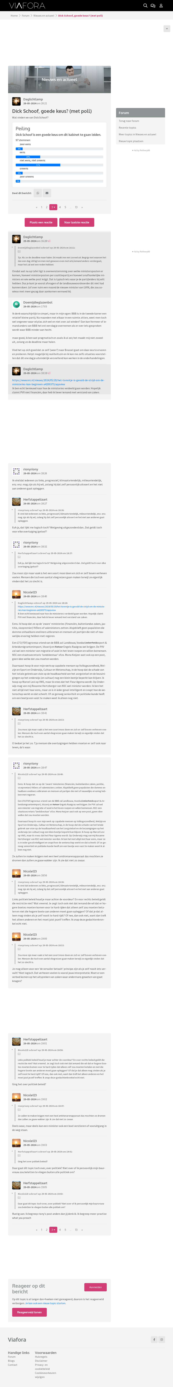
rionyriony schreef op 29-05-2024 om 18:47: (41, 1105)
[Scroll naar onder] (167, 28)
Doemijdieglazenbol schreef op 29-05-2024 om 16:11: (46, 247)
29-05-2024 (29, 241)
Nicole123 (30, 592)
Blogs (11, 1360)
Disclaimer (41, 1360)
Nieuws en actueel (43, 15)
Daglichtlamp (33, 99)
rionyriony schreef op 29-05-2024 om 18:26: (41, 510)
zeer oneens (27, 176)
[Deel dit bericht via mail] (47, 193)
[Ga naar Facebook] (154, 1339)
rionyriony (30, 469)
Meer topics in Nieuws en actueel (137, 134)
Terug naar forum (129, 120)
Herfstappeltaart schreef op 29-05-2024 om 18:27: (45, 553)
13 (76, 207)
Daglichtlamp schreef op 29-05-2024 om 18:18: (43, 603)
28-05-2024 (29, 103)
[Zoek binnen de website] (145, 5)
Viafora (17, 1339)
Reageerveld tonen (29, 1312)
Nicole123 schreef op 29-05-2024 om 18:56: (40, 1050)
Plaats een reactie (41, 222)
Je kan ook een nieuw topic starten (45, 1303)
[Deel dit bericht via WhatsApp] (38, 193)
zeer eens (25, 144)
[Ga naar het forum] (153, 5)
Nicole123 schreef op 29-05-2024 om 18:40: (40, 774)
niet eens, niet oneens (32, 160)
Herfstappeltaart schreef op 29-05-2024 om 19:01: (45, 1151)
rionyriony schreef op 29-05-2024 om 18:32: (41, 719)
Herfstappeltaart (35, 499)
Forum (25, 15)
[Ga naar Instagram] (161, 1339)
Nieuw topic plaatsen (131, 141)
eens (22, 152)
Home (14, 15)
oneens (24, 168)
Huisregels (41, 1356)
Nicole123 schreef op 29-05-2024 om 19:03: (40, 1193)
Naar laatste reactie (76, 222)
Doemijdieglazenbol (37, 302)
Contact (12, 1364)
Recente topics (127, 127)
